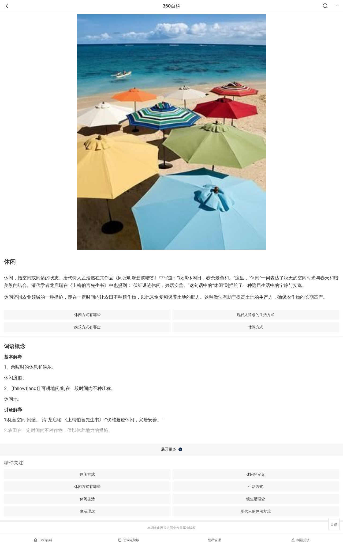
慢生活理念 (255, 498)
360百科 (171, 6)
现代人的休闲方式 (256, 511)
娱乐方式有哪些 (87, 327)
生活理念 (87, 511)
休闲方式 (255, 327)
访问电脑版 (131, 540)
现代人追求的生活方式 (255, 314)
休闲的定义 (255, 474)
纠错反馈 (303, 540)
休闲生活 (87, 498)
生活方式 (255, 486)
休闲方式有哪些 (87, 314)
